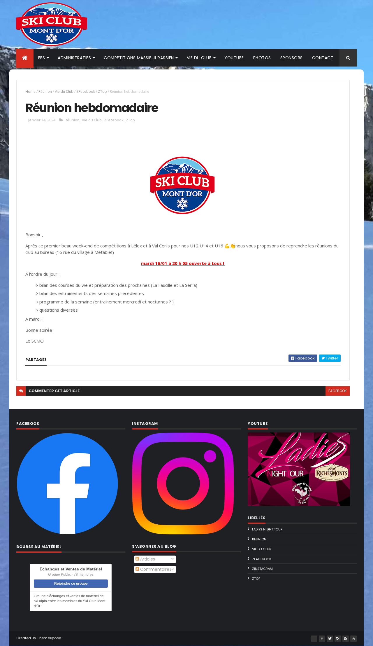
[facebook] (322, 638)
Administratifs (74, 58)
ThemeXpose (49, 637)
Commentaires (155, 569)
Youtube (234, 58)
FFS (41, 58)
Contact (323, 58)
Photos (262, 58)
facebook (337, 390)
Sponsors (291, 58)
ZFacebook (85, 91)
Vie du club (199, 58)
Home (30, 91)
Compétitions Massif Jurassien (139, 58)
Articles (147, 559)
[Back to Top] (353, 638)
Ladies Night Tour (267, 529)
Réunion (45, 91)
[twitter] (330, 638)
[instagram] (338, 638)
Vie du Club (64, 91)
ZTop (102, 91)
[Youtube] (314, 638)
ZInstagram (262, 568)
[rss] (345, 638)
